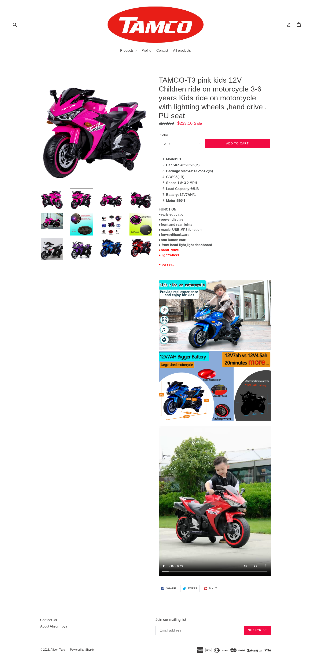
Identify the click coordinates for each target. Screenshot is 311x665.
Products (127, 50)
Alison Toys (58, 649)
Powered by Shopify (82, 649)
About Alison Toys (53, 626)
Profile (146, 50)
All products (182, 50)
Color (164, 135)
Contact (162, 50)
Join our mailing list (171, 620)
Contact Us (48, 620)
